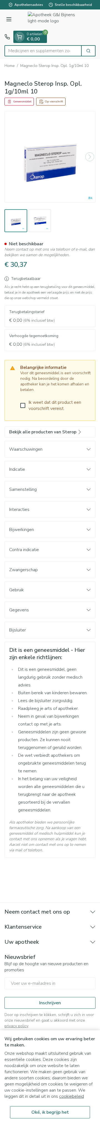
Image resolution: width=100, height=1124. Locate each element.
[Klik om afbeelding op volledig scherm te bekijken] (50, 156)
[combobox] (43, 50)
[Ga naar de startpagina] (56, 20)
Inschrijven (50, 1003)
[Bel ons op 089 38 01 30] (7, 37)
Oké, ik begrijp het (50, 1112)
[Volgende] (89, 156)
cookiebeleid (71, 1096)
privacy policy (16, 1026)
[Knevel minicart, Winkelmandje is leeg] (19, 37)
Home (9, 65)
